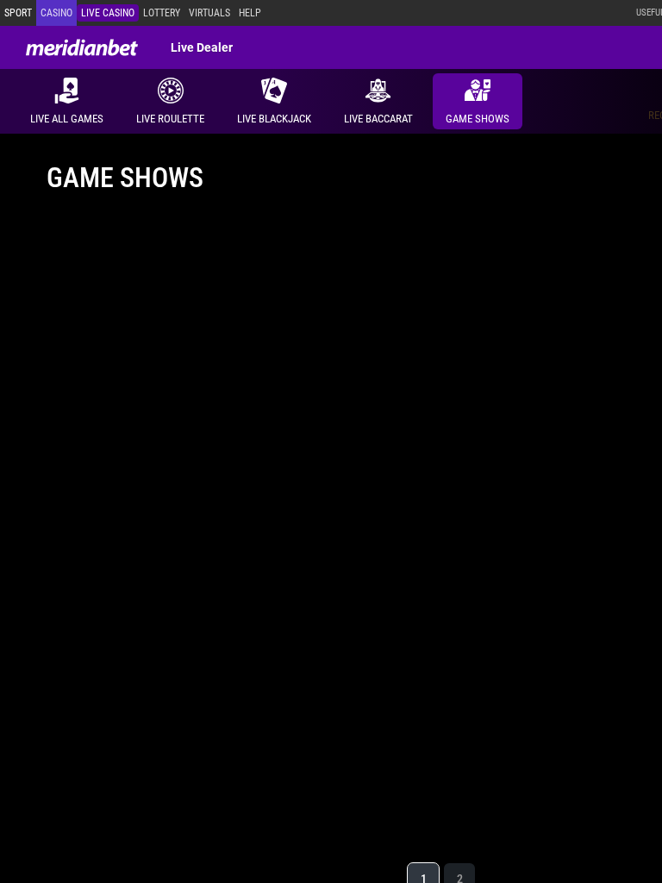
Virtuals (209, 13)
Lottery (161, 13)
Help (250, 13)
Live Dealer (202, 47)
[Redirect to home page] (82, 47)
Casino (56, 13)
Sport (18, 13)
